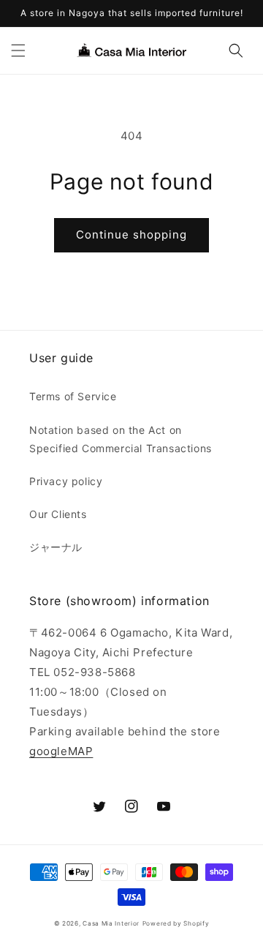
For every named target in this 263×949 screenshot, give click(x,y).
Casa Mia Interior (111, 923)
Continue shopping (131, 234)
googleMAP (61, 751)
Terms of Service (73, 396)
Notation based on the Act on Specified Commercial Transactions (120, 439)
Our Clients (58, 514)
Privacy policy (65, 481)
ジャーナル (56, 547)
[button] (18, 50)
